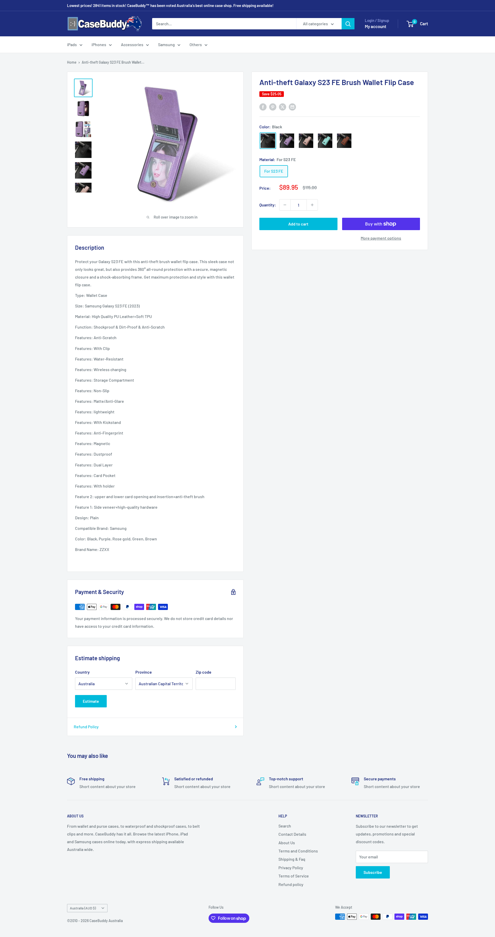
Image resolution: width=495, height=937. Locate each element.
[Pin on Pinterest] (272, 107)
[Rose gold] (306, 140)
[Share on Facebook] (263, 107)
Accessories (132, 44)
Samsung (166, 44)
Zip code (203, 672)
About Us (286, 842)
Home (72, 62)
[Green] (325, 140)
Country (82, 672)
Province (143, 672)
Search (284, 825)
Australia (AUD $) (83, 908)
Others (195, 44)
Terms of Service (293, 875)
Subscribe (373, 872)
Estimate (91, 701)
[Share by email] (292, 107)
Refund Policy (86, 726)
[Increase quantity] (312, 204)
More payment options (381, 238)
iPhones (99, 44)
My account (375, 26)
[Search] (348, 23)
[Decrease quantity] (284, 204)
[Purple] (287, 140)
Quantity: (267, 204)
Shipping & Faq (291, 859)
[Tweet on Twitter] (282, 107)
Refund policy (290, 884)
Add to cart (298, 223)
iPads (72, 44)
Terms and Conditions (298, 850)
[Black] (268, 140)
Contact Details (292, 834)
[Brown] (344, 140)
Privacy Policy (290, 867)
